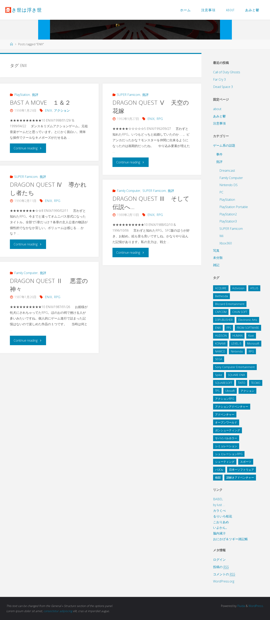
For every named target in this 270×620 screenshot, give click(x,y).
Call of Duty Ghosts (226, 72)
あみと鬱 (219, 116)
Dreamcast (227, 170)
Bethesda (221, 296)
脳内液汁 (219, 533)
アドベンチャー (224, 414)
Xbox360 (225, 243)
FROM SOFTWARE (248, 328)
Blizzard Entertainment (230, 304)
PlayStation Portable (233, 207)
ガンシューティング (227, 430)
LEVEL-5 (236, 343)
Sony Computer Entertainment (235, 367)
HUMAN (237, 335)
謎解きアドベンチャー (240, 477)
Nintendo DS (228, 185)
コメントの (224, 574)
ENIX (48, 110)
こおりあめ (221, 522)
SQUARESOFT (223, 383)
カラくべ (219, 510)
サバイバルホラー (226, 438)
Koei (251, 335)
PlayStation (22, 94)
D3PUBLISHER (224, 320)
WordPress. (256, 606)
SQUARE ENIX (236, 375)
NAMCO (220, 351)
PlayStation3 (228, 221)
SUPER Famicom (128, 94)
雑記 (216, 265)
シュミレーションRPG (229, 454)
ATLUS (254, 288)
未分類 (218, 257)
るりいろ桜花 (222, 516)
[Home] (11, 44)
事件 (219, 154)
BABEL (218, 499)
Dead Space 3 (223, 87)
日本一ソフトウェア (241, 469)
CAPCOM (221, 312)
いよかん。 (221, 527)
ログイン (219, 559)
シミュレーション (226, 446)
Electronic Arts (247, 320)
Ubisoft (230, 391)
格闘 (218, 477)
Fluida (241, 606)
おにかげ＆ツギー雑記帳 (230, 539)
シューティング (224, 462)
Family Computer (128, 190)
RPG (160, 119)
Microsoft (253, 343)
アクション (62, 110)
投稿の (221, 567)
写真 (216, 250)
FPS (229, 328)
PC (221, 192)
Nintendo (237, 351)
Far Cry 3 (219, 79)
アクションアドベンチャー (231, 406)
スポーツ (245, 462)
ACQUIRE (221, 288)
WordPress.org (223, 581)
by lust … (219, 505)
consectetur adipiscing (57, 611)
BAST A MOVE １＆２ (40, 102)
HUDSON (221, 335)
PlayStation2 (228, 214)
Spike (218, 375)
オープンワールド (226, 422)
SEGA (218, 359)
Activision (238, 288)
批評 (35, 94)
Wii (221, 236)
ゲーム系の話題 (224, 145)
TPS (217, 391)
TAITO (241, 383)
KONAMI (220, 343)
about (217, 109)
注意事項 (219, 123)
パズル (219, 469)
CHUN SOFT (239, 312)
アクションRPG (224, 398)
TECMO (255, 383)
